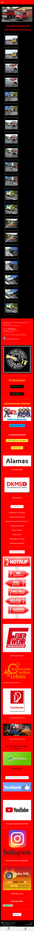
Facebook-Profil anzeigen (12, 339)
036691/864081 (11, 328)
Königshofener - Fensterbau (17, 512)
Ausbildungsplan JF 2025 (17, 425)
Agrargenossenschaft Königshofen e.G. (17, 521)
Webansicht (29, 924)
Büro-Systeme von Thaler (17, 539)
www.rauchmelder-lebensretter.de (11, 682)
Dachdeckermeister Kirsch (17, 517)
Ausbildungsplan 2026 (17, 394)
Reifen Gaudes (17, 534)
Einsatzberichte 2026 (17, 386)
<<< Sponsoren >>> (17, 506)
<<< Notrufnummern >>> (17, 551)
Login (30, 922)
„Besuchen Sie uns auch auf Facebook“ (17, 777)
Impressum (17, 914)
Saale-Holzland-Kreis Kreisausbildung (17, 440)
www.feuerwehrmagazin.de (17, 655)
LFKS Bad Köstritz (17, 447)
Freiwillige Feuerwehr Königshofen (17, 823)
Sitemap (13, 922)
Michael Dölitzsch (17, 530)
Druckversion (7, 922)
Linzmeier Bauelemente (17, 525)
